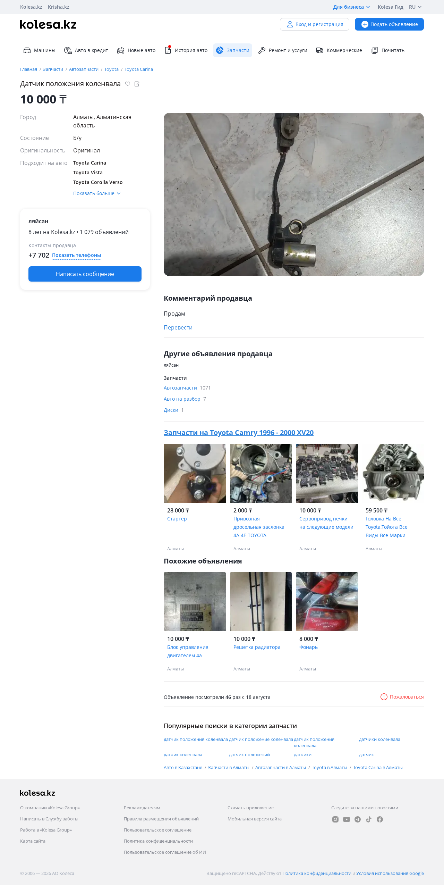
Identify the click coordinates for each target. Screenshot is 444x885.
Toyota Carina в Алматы (378, 767)
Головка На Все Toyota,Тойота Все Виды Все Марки (387, 526)
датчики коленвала (379, 739)
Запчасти (53, 69)
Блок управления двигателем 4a (187, 651)
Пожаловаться (407, 696)
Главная (29, 69)
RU (412, 6)
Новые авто (141, 50)
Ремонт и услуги (288, 50)
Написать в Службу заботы (49, 819)
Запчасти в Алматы (229, 767)
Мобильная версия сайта (255, 819)
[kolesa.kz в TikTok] (369, 819)
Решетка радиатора (257, 647)
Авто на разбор (185, 398)
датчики (302, 754)
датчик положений (249, 754)
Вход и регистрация (319, 24)
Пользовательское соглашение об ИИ (165, 852)
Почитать (393, 50)
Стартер (177, 518)
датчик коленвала (183, 754)
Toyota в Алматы (330, 767)
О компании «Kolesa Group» (50, 807)
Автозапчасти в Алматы (281, 767)
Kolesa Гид (390, 6)
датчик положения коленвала (196, 739)
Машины (45, 50)
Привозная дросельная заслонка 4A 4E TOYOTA (258, 526)
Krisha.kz (58, 6)
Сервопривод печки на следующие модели (326, 522)
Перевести (178, 327)
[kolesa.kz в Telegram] (357, 819)
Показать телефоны (76, 255)
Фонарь (308, 647)
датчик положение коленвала (261, 739)
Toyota (112, 69)
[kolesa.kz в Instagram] (335, 819)
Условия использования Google (390, 873)
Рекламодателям (142, 807)
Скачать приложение (251, 807)
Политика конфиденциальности (158, 841)
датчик (366, 754)
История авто (191, 50)
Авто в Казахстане (183, 767)
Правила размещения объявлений (161, 819)
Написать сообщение (85, 274)
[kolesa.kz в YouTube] (346, 819)
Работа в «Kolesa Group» (46, 830)
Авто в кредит (91, 50)
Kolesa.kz (31, 6)
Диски (174, 410)
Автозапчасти (84, 69)
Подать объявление (394, 24)
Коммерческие (344, 50)
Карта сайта (32, 841)
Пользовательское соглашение (157, 830)
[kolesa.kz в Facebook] (380, 819)
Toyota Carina (139, 69)
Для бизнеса (348, 6)
